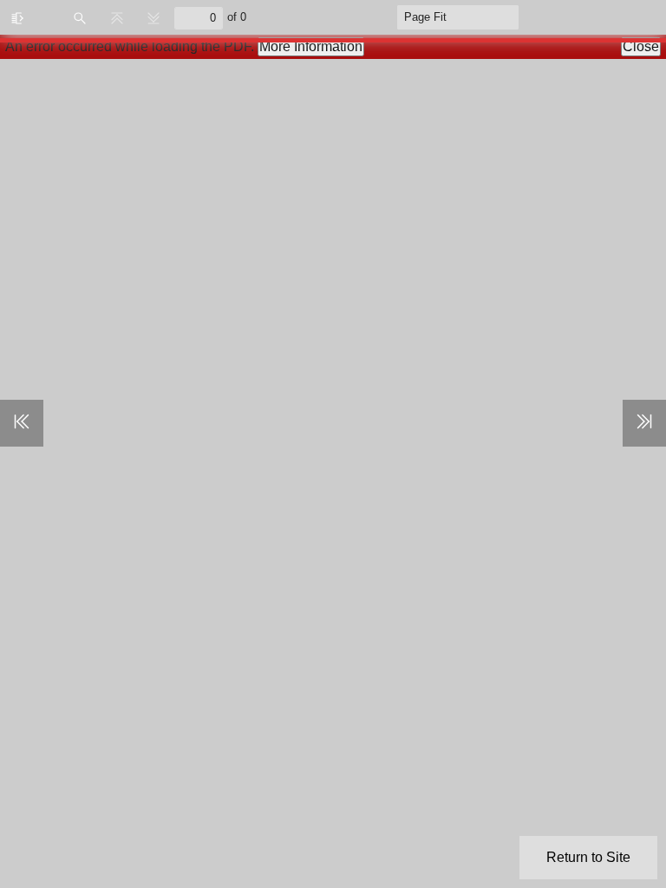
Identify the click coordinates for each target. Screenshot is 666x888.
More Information (310, 46)
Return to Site (588, 857)
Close (641, 46)
